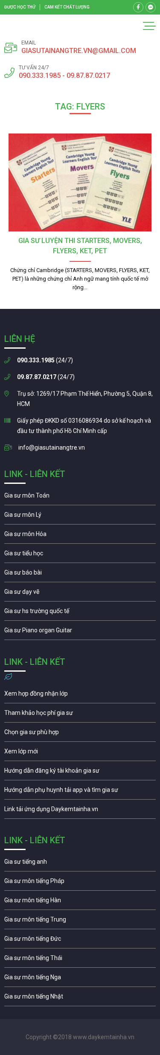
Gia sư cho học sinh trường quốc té (80, 613)
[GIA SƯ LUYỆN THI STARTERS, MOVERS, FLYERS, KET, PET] (80, 182)
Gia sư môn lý (80, 517)
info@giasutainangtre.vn (51, 447)
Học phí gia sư (80, 715)
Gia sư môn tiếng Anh (80, 863)
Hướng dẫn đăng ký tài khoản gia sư (80, 772)
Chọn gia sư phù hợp (80, 734)
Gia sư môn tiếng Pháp (80, 883)
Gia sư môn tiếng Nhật (80, 998)
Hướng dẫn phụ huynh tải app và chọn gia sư (80, 792)
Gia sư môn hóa (80, 536)
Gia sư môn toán (80, 497)
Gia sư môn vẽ (80, 594)
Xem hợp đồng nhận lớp (80, 695)
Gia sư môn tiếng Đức (80, 940)
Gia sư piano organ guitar (80, 632)
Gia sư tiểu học (80, 555)
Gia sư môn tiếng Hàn (80, 902)
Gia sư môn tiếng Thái (80, 960)
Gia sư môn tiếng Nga (80, 811)
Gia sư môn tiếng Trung (80, 921)
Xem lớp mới (80, 753)
